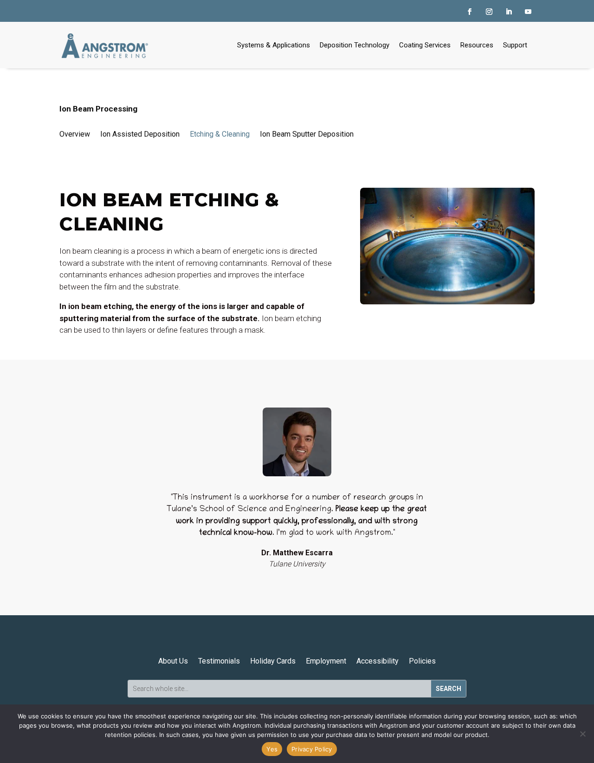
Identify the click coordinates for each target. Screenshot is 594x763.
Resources (476, 45)
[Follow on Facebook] (469, 11)
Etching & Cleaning (220, 134)
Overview (74, 134)
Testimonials (219, 661)
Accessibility (377, 661)
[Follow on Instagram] (489, 11)
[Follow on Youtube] (528, 11)
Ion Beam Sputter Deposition (307, 134)
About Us (173, 661)
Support (515, 45)
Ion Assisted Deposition (140, 134)
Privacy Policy (311, 749)
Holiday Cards (273, 661)
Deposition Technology (354, 45)
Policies (422, 661)
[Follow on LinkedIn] (508, 11)
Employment (326, 661)
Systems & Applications (273, 45)
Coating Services (425, 45)
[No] (582, 733)
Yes (272, 749)
